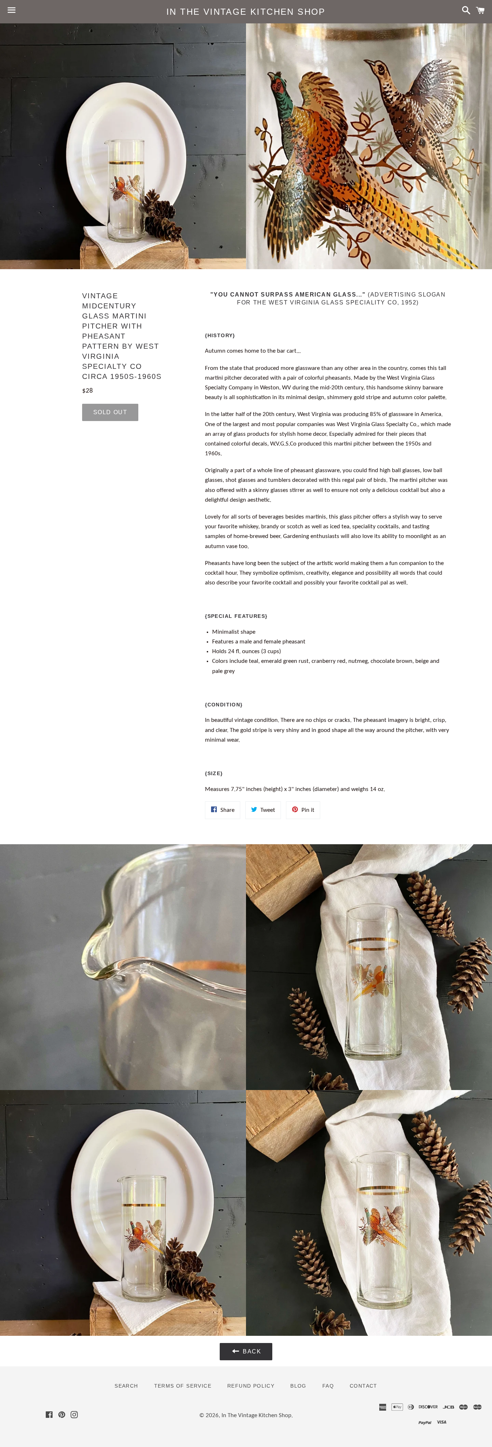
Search (126, 1386)
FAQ (328, 1386)
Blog (298, 1386)
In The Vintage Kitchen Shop (246, 12)
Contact (363, 1386)
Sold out (110, 412)
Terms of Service (182, 1386)
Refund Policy (250, 1386)
